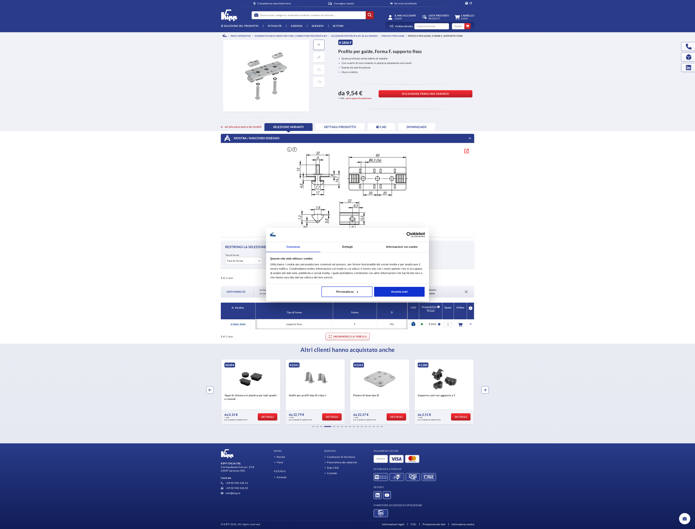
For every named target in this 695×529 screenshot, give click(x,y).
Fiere (280, 462)
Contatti (332, 473)
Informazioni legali (393, 524)
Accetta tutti (399, 291)
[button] (313, 426)
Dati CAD (333, 467)
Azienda (297, 26)
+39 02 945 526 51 (236, 483)
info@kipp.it (232, 493)
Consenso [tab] (293, 246)
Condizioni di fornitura (341, 456)
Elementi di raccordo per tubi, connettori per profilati (290, 36)
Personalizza (345, 291)
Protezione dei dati (434, 524)
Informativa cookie (463, 524)
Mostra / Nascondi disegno (256, 138)
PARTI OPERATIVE (240, 36)
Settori (338, 26)
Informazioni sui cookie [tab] (402, 246)
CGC (413, 524)
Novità (281, 456)
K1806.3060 (238, 324)
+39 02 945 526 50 (236, 488)
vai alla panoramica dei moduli (243, 126)
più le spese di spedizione (359, 98)
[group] (256, 391)
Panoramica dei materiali (342, 462)
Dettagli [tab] (347, 246)
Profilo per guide (393, 36)
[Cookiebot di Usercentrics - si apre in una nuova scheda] (409, 234)
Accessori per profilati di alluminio (354, 36)
